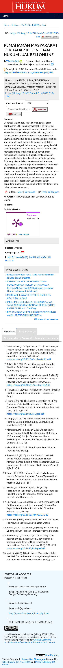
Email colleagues (50, 191)
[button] (5, 69)
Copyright (40, 338)
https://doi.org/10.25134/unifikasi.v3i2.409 (29, 359)
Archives (15, 25)
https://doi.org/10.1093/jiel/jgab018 (26, 413)
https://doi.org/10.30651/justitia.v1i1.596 (28, 384)
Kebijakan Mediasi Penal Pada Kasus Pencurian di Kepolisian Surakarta (30, 276)
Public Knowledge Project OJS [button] (16, 661)
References (9, 331)
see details (24, 234)
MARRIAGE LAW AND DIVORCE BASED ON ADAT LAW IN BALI (28, 296)
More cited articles (47, 319)
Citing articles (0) (27, 331)
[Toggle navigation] (56, 16)
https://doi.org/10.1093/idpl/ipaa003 (26, 548)
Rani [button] (44, 25)
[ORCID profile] (20, 60)
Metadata (53, 338)
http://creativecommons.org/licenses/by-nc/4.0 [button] (28, 72)
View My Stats (52, 655)
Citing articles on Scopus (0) (18, 338)
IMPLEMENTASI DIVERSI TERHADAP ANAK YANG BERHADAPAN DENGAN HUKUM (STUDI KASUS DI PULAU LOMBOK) (30, 305)
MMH (5, 16)
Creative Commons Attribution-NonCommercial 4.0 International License (29, 641)
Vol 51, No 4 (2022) (31, 25)
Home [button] (6, 25)
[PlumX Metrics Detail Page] (16, 223)
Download (29, 191)
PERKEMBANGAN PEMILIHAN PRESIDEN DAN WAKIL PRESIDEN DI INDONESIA (31, 314)
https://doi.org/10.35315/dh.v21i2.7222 (27, 514)
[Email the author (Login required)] (52, 64)
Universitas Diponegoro (33, 659)
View (20, 191)
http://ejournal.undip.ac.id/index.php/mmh (29, 613)
